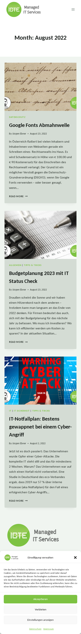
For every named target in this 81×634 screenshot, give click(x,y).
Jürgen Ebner (19, 133)
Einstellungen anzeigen (40, 620)
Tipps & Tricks (32, 265)
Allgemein (15, 265)
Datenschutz (35, 629)
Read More (18, 196)
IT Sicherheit (22, 410)
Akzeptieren (40, 599)
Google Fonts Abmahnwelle (39, 125)
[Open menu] (73, 9)
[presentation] (40, 87)
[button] (75, 557)
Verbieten (40, 609)
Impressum (48, 629)
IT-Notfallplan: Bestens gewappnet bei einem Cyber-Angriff (40, 426)
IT (10, 410)
